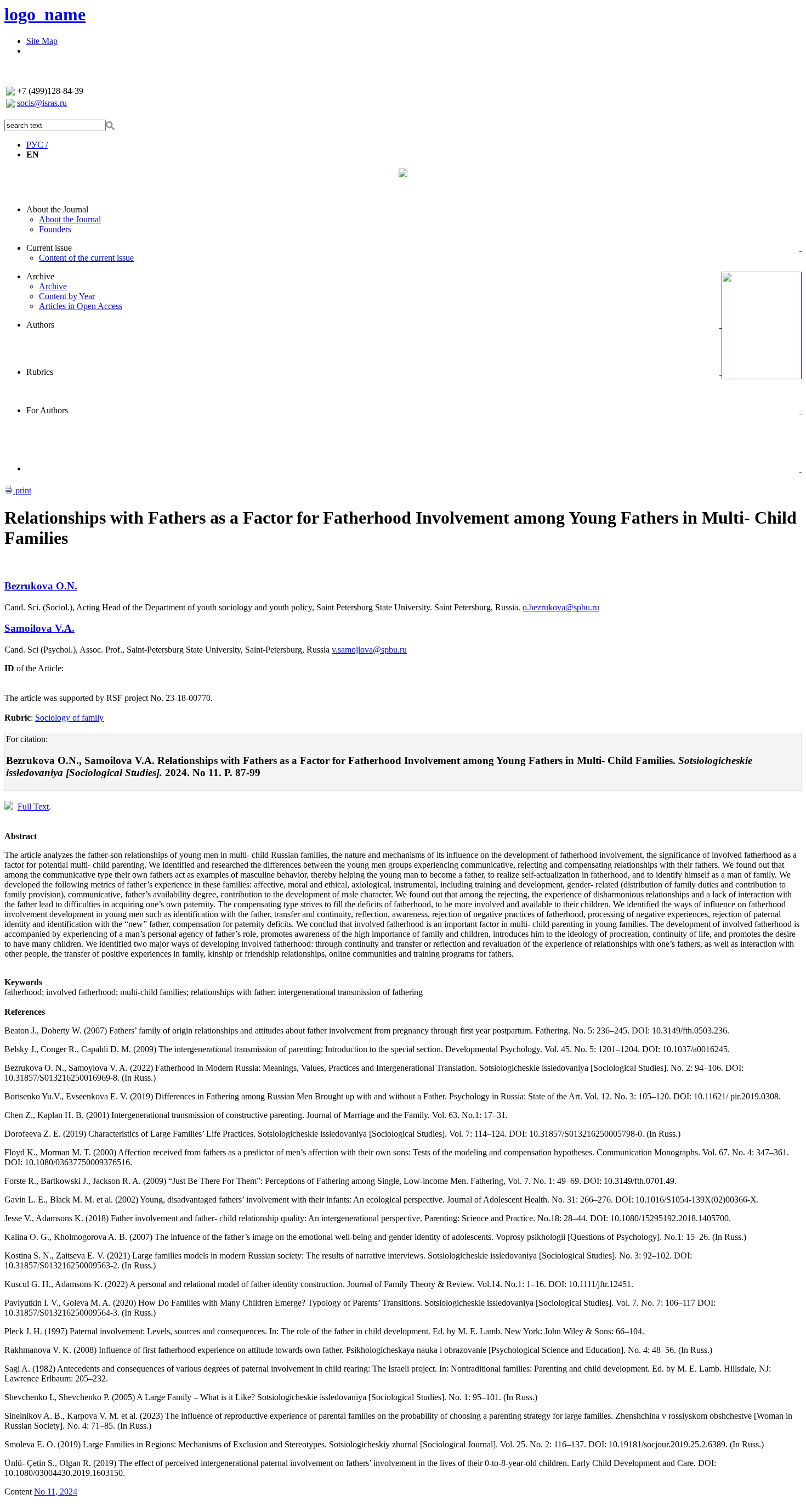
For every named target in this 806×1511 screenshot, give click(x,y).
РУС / (37, 144)
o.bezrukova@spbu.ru (561, 607)
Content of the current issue (86, 257)
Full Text (33, 806)
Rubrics (39, 372)
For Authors (47, 410)
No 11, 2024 (55, 1491)
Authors (40, 324)
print (22, 490)
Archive (40, 276)
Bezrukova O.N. (40, 586)
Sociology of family (69, 717)
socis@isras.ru (42, 103)
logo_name (45, 14)
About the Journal (57, 209)
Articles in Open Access (80, 306)
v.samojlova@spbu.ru (369, 649)
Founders (55, 229)
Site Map (42, 41)
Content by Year (67, 296)
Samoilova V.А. (39, 628)
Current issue (49, 247)
